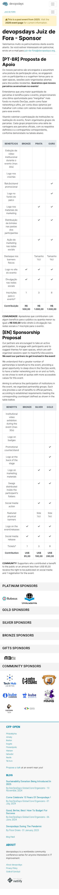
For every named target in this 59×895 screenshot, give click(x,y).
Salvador (9, 754)
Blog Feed (10, 837)
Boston (9, 740)
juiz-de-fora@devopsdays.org (39, 50)
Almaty (9, 737)
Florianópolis (11, 747)
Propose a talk (13, 767)
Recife (8, 757)
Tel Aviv (9, 761)
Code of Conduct (13, 871)
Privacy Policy (11, 868)
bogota (9, 744)
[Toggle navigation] (53, 4)
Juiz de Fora (9, 12)
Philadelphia (11, 733)
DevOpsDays (16, 3)
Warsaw (9, 750)
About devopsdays (14, 865)
